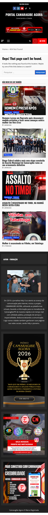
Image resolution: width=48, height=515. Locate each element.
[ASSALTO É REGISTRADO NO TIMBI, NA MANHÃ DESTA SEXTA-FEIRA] (24, 185)
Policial (16, 112)
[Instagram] (18, 8)
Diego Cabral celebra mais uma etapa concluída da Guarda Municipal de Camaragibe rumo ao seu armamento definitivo (23, 163)
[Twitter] (29, 8)
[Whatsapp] (33, 8)
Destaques (8, 112)
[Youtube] (22, 8)
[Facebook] (14, 8)
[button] (2, 41)
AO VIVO (42, 41)
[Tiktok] (26, 8)
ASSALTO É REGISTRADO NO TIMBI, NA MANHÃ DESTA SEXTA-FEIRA (23, 204)
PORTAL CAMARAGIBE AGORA (24, 14)
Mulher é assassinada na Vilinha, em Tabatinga (22, 243)
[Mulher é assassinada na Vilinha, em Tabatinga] (24, 225)
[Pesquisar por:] (18, 72)
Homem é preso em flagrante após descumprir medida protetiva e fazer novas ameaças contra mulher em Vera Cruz (23, 120)
